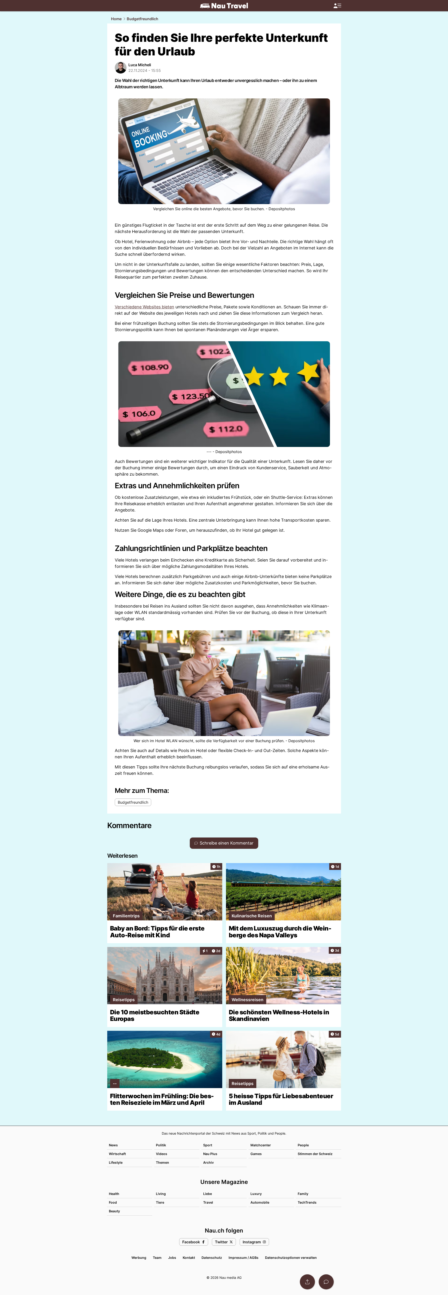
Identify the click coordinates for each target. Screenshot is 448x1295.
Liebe (207, 1194)
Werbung (138, 1258)
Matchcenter (260, 1145)
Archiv (208, 1162)
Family (303, 1194)
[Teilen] (307, 1281)
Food (113, 1202)
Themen (162, 1162)
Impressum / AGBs (243, 1258)
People (303, 1145)
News (113, 1145)
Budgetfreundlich (142, 18)
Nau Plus (210, 1154)
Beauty (114, 1211)
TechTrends (307, 1202)
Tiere (160, 1202)
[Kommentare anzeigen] (326, 1281)
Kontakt (189, 1258)
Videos (161, 1154)
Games (256, 1154)
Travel (208, 1202)
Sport (207, 1145)
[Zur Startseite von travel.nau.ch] (224, 5)
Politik (161, 1145)
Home (116, 18)
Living (161, 1194)
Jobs (172, 1258)
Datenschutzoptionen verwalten (291, 1258)
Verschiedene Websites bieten (144, 306)
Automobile (259, 1202)
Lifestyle (116, 1162)
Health (114, 1194)
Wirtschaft (117, 1154)
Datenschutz (212, 1258)
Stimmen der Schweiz (315, 1154)
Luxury (256, 1194)
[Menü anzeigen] (337, 5)
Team (157, 1258)
